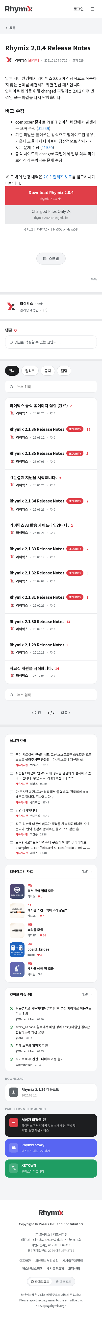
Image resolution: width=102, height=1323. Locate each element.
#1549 (43, 128)
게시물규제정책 (72, 1260)
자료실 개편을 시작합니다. (24, 663)
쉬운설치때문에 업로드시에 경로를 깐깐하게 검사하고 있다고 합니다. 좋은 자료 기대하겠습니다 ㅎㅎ (53, 776)
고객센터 (74, 1268)
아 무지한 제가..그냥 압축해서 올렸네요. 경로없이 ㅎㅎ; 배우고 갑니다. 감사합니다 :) (53, 794)
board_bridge (21, 944)
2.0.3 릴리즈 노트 (57, 177)
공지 (48, 370)
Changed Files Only (50, 214)
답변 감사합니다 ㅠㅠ (30, 810)
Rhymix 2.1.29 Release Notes (29, 639)
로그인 (79, 9)
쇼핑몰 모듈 (18, 925)
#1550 (46, 147)
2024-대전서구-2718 (61, 1250)
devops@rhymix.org (50, 1305)
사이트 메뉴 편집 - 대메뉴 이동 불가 (40, 1059)
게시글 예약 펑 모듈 (24, 964)
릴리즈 (30, 370)
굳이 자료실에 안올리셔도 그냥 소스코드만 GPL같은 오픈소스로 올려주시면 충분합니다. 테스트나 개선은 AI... (54, 757)
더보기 (85, 871)
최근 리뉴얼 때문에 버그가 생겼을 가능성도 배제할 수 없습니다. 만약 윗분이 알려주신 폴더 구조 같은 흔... (53, 826)
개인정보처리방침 (46, 1260)
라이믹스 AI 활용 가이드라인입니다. (31, 519)
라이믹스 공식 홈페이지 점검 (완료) (30, 400)
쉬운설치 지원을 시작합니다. (25, 472)
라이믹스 (21, 60)
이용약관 (25, 1260)
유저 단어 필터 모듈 (24, 886)
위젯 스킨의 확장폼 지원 (32, 1045)
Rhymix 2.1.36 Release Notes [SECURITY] (38, 423)
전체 (12, 370)
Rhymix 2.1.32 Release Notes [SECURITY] (38, 567)
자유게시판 (22, 765)
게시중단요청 (55, 1268)
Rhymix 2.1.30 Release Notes (29, 616)
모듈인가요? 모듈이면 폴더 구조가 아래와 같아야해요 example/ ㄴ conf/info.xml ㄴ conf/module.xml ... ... (53, 845)
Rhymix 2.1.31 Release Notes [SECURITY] (38, 591)
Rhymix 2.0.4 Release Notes (48, 47)
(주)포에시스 (42, 1234)
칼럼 (64, 370)
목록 (12, 27)
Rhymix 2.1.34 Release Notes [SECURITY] (38, 495)
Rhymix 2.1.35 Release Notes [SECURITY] (38, 447)
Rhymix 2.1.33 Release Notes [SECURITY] (38, 543)
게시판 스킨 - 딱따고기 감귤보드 (33, 905)
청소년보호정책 (32, 1268)
